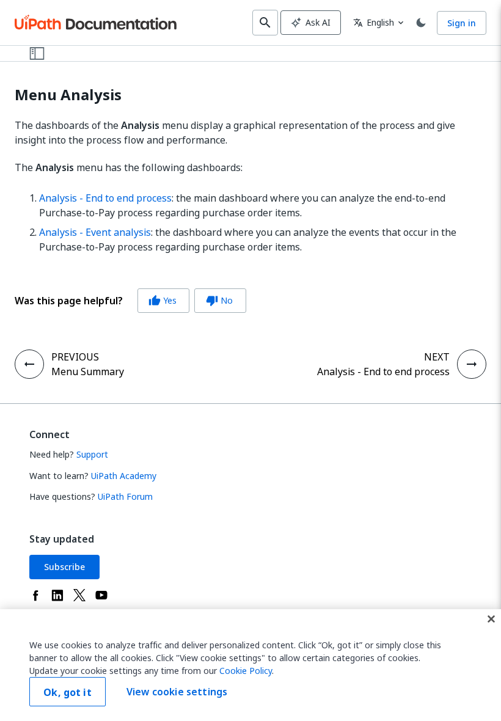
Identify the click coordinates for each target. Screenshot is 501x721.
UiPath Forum (125, 496)
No (219, 300)
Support (92, 454)
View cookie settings (176, 691)
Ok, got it (67, 692)
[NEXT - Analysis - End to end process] (471, 364)
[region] (250, 665)
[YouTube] (101, 595)
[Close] (491, 619)
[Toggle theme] (421, 22)
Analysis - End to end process (105, 198)
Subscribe (64, 566)
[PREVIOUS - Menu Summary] (29, 364)
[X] (79, 595)
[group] (130, 300)
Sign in (461, 22)
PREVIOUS (75, 357)
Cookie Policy (245, 670)
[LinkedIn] (57, 595)
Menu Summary (87, 371)
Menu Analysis (68, 95)
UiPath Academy (123, 475)
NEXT (437, 357)
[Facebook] (35, 595)
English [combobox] (373, 22)
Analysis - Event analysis (95, 232)
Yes (162, 300)
